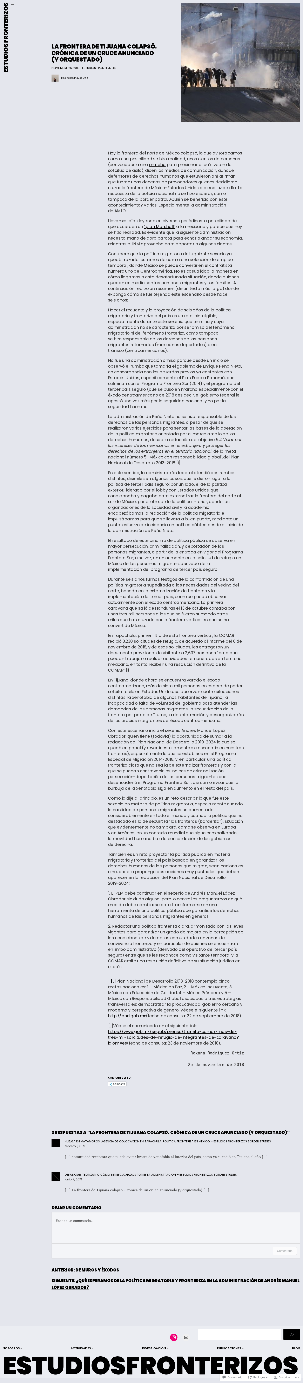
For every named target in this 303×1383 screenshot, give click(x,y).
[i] (178, 463)
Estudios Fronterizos (6, 37)
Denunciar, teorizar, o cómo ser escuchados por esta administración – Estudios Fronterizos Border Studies (151, 1175)
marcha (157, 164)
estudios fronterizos (99, 68)
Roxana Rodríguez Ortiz (74, 78)
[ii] (128, 670)
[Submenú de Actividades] (93, 1348)
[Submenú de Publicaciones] (243, 1348)
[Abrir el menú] (12, 5)
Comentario (284, 1250)
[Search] (291, 1334)
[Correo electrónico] (186, 1337)
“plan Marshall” (159, 226)
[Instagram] (173, 1337)
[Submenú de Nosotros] (21, 1348)
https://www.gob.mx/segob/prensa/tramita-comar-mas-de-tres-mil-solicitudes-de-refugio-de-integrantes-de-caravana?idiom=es (173, 1037)
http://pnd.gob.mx (127, 1016)
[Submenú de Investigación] (168, 1348)
